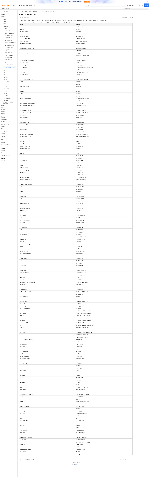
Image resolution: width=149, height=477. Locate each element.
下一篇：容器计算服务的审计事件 (124, 459)
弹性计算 (42, 11)
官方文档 (3, 8)
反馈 (77, 464)
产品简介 (30, 11)
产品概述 (26, 11)
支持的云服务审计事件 (36, 11)
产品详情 (130, 17)
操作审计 (7, 8)
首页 (19, 11)
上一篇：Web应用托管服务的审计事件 (27, 459)
